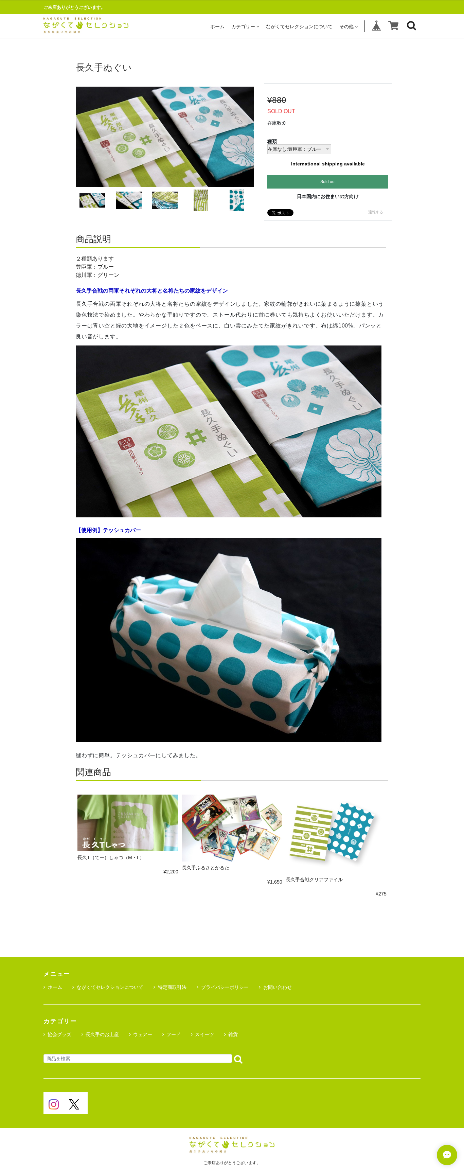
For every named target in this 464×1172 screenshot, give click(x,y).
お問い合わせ (277, 987)
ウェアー (142, 1034)
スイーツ (204, 1034)
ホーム (217, 26)
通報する (375, 212)
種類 (272, 141)
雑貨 (233, 1034)
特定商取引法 (172, 987)
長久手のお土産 (102, 1034)
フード (173, 1034)
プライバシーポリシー (225, 987)
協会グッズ (59, 1034)
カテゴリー (243, 26)
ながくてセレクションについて (299, 26)
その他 (346, 26)
